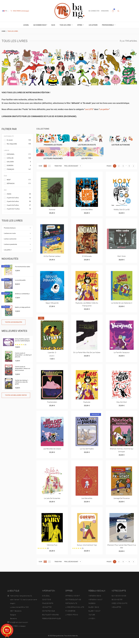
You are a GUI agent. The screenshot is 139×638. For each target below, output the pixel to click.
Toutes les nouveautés (13, 322)
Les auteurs (93, 25)
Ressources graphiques (51, 618)
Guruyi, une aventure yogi (87, 545)
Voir (40, 166)
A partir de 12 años (19, 209)
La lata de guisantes (52, 498)
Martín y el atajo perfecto (22, 307)
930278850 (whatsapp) (21, 11)
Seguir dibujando (52, 303)
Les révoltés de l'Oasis (52, 449)
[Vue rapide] (49, 174)
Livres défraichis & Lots (74, 607)
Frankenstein (52, 402)
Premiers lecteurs (10, 228)
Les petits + (8, 250)
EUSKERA (19, 165)
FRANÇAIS (19, 169)
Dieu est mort (122, 402)
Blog (53, 25)
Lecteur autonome (10, 239)
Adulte (19, 194)
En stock (19, 140)
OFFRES (80, 25)
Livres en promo (71, 615)
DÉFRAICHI (19, 183)
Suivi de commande (119, 596)
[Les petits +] (86, 151)
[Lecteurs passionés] (53, 151)
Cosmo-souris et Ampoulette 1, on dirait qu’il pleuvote (23, 355)
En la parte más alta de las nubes (86, 352)
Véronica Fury (52, 545)
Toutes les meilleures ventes (16, 395)
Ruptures (86, 402)
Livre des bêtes (87, 209)
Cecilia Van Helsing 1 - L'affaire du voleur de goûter (22, 382)
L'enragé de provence (122, 498)
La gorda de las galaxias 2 (121, 303)
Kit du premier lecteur (52, 256)
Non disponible (19, 144)
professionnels (108, 25)
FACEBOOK (92, 603)
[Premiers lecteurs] (53, 138)
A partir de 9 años (19, 205)
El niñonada (87, 256)
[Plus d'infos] (54, 174)
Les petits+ (104, 109)
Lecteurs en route (10, 233)
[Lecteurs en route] (86, 138)
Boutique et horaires (50, 615)
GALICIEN (19, 162)
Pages (109, 166)
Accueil (26, 25)
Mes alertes (116, 607)
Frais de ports (47, 603)
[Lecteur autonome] (120, 138)
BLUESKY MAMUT (94, 611)
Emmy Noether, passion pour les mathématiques (22, 340)
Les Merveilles (86, 498)
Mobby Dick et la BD (122, 209)
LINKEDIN (92, 618)
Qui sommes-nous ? (40, 25)
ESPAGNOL (19, 154)
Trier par (58, 166)
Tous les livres (65, 25)
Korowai (52, 209)
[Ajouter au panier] (113, 174)
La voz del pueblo (20, 280)
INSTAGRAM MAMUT (95, 599)
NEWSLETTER (47, 607)
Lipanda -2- (52, 352)
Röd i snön (121, 256)
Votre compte (119, 591)
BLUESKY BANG (94, 607)
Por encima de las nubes (22, 266)
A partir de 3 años (19, 198)
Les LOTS (89, 109)
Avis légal (46, 596)
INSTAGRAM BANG (95, 596)
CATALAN (19, 158)
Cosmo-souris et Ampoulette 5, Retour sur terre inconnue (22, 368)
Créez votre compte (119, 603)
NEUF (19, 180)
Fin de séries (70, 611)
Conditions (46, 599)
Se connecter (117, 599)
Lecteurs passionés (10, 244)
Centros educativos (73, 599)
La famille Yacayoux (122, 352)
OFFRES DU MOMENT (72, 596)
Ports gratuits (71, 603)
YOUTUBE (92, 615)
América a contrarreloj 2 (22, 294)
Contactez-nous (48, 611)
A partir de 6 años (19, 201)
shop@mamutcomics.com (19, 622)
